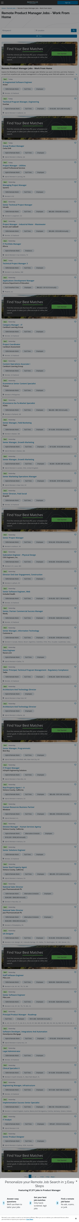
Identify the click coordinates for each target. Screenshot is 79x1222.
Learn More (29, 1219)
